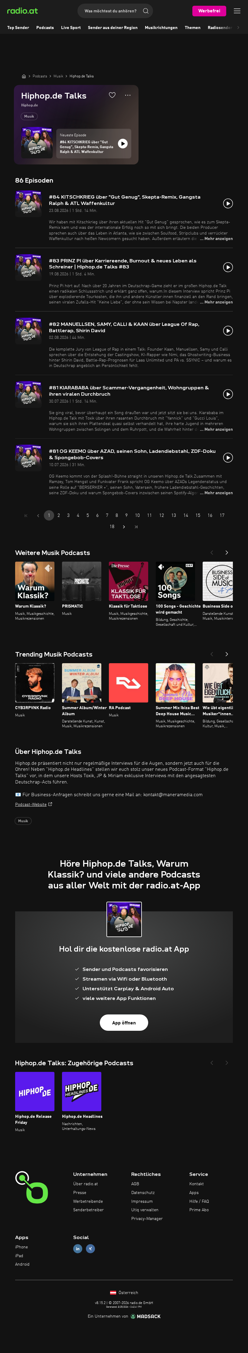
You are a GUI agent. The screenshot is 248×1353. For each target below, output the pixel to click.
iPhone (21, 1247)
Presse (79, 1193)
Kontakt (196, 1184)
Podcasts (45, 28)
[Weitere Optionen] (127, 95)
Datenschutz (143, 1193)
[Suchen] (145, 11)
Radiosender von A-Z (228, 28)
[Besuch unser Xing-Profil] (90, 1248)
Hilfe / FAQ (199, 1201)
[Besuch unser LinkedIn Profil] (77, 1248)
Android (22, 1264)
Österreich (127, 1293)
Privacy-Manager (147, 1219)
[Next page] (124, 527)
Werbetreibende (88, 1201)
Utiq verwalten (144, 1210)
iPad (19, 1256)
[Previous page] (38, 516)
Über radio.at (85, 1184)
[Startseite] (23, 76)
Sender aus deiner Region (113, 28)
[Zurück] (212, 551)
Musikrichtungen (161, 28)
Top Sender (18, 28)
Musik (29, 116)
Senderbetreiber (88, 1210)
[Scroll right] (238, 27)
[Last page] (136, 527)
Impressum (142, 1201)
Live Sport (71, 28)
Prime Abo (199, 1210)
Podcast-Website (31, 805)
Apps (194, 1193)
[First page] (26, 516)
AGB (135, 1184)
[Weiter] (227, 551)
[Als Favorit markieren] (112, 95)
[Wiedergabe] (123, 143)
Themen (193, 28)
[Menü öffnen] (237, 11)
